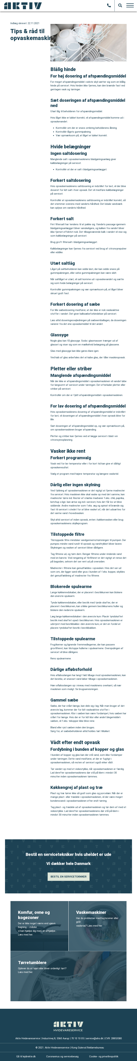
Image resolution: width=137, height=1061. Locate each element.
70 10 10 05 (77, 1038)
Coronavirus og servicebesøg (62, 1056)
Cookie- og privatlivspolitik (103, 1056)
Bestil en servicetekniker (69, 876)
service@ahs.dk (94, 1038)
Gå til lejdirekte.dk (26, 1056)
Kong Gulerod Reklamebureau (88, 1047)
